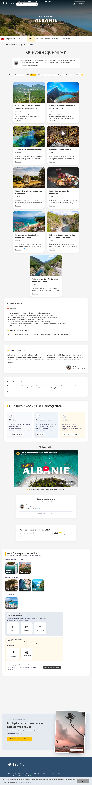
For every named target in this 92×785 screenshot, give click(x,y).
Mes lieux (78, 74)
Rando (65, 75)
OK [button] (83, 781)
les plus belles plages (22, 248)
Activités (33, 75)
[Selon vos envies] (11, 585)
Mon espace (81, 3)
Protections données (38, 773)
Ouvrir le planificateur (70, 434)
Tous (10, 75)
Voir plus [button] (18, 120)
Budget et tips (11, 39)
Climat (21, 39)
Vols (46, 39)
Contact (51, 773)
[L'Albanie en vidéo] (38, 585)
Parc (55, 75)
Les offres (55, 39)
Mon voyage (66, 39)
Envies (38, 39)
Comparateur (46, 1)
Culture (40, 75)
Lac (45, 75)
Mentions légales (14, 773)
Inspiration (21, 1)
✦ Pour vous (17, 75)
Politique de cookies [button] (24, 782)
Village (71, 75)
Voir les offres (46, 25)
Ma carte (40, 434)
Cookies (25, 773)
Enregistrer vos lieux (17, 434)
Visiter (30, 39)
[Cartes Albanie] (25, 585)
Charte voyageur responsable (18, 775)
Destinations (32, 1)
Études (59, 773)
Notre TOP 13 (26, 75)
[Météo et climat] (11, 568)
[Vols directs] (25, 568)
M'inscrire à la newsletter (18, 739)
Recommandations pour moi (52, 667)
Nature (50, 75)
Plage (59, 75)
